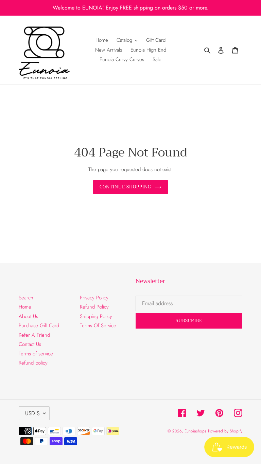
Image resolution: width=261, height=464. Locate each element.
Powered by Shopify (225, 431)
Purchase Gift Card (39, 325)
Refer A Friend (34, 335)
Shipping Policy (96, 316)
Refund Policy (94, 307)
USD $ (32, 413)
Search (26, 297)
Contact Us (30, 344)
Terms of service (36, 353)
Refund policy (33, 363)
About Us (28, 316)
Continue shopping (126, 187)
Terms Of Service (98, 325)
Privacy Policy (94, 297)
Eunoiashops (195, 431)
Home (25, 307)
